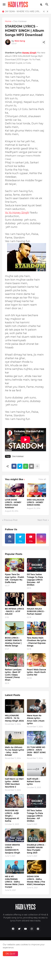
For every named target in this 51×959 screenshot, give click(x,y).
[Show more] (37, 466)
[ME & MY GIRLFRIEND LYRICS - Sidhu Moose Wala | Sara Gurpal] (14, 867)
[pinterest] (38, 929)
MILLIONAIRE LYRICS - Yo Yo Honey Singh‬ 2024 (14, 718)
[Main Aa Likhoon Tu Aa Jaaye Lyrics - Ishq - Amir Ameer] (14, 738)
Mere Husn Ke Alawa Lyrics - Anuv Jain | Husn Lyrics (35, 719)
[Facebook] (14, 466)
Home (8, 21)
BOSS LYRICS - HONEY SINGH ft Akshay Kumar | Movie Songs (13, 642)
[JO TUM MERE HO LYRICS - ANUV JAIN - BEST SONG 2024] (36, 738)
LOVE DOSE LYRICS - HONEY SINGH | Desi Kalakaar (13, 503)
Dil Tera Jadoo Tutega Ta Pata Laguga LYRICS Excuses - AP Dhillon (35, 579)
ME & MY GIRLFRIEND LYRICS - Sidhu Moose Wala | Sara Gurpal (14, 881)
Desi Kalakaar (20, 21)
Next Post (42, 520)
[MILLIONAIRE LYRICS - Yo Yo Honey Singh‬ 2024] (14, 706)
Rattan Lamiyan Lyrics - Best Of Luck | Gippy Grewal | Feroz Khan (13, 674)
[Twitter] (19, 466)
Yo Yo (8, 212)
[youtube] (25, 929)
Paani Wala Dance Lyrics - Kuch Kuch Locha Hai (36, 672)
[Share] (44, 42)
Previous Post (11, 520)
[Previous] (43, 11)
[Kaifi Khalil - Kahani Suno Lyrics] (36, 769)
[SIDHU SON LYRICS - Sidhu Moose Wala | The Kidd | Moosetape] (36, 867)
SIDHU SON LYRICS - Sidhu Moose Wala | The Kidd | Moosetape (36, 880)
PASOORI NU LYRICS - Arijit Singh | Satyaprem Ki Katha (12, 815)
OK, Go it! (10, 953)
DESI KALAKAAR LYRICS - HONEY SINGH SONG (35, 502)
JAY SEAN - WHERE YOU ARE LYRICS (23, 11)
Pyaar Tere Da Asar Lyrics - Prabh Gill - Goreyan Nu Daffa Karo (14, 578)
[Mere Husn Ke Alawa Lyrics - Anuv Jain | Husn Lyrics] (36, 706)
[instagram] (31, 929)
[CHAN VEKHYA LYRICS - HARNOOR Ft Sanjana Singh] (14, 835)
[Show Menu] (4, 4)
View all (42, 479)
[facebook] (13, 929)
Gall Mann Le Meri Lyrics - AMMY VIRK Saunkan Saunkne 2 (14, 783)
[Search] (47, 4)
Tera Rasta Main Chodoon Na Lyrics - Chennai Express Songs (36, 642)
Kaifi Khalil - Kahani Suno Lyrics (33, 781)
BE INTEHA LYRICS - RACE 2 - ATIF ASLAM (14, 611)
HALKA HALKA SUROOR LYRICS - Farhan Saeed (36, 611)
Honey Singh (29, 52)
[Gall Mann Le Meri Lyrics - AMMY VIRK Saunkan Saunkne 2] (14, 769)
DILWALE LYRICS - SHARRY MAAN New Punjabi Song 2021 (36, 849)
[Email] (31, 466)
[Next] (47, 11)
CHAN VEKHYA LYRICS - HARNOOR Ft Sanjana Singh (12, 849)
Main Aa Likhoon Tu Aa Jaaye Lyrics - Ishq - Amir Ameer (14, 751)
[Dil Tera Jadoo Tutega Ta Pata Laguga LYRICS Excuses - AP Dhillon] (36, 801)
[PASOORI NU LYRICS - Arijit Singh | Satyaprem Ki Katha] (14, 801)
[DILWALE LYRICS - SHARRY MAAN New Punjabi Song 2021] (36, 835)
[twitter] (19, 929)
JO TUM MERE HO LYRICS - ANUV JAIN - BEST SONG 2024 (36, 751)
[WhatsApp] (25, 466)
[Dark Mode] (41, 4)
